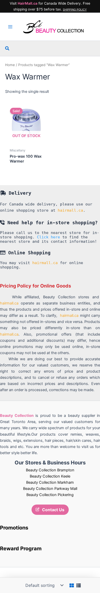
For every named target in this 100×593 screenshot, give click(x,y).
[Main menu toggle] (10, 27)
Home (10, 65)
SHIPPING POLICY (75, 9)
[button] (7, 48)
